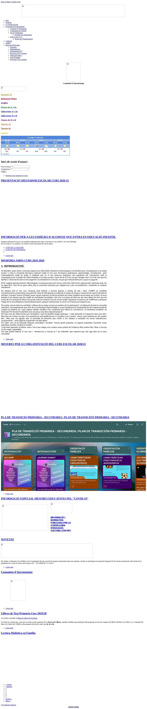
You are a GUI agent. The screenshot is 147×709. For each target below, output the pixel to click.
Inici (7, 20)
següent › (9, 699)
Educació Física (16, 55)
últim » (8, 701)
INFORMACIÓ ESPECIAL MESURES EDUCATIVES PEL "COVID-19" (44, 498)
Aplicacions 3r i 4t (9, 116)
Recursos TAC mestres (18, 53)
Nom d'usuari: (7, 167)
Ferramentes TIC (16, 51)
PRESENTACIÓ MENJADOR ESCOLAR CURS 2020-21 (35, 180)
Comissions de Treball (18, 31)
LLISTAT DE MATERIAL (16, 250)
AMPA (8, 43)
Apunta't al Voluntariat (18, 29)
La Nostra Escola (12, 25)
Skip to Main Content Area (10, 2)
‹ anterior (9, 687)
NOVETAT (7, 539)
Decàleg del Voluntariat (23, 35)
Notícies (8, 22)
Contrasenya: (6, 169)
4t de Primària (15, 57)
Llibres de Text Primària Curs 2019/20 (24, 613)
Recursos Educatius (13, 45)
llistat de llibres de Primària (27, 618)
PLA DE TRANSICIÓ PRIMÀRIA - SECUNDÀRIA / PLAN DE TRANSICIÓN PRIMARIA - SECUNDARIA (65, 417)
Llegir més (9, 256)
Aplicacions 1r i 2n (9, 111)
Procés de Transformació (24, 39)
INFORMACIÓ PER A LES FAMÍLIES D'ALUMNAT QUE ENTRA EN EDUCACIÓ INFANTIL (58, 236)
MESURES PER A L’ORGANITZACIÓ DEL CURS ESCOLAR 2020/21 (43, 344)
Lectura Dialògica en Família (18, 632)
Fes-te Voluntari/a (16, 33)
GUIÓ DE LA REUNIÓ (15, 248)
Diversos (13, 47)
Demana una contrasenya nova (17, 176)
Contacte (9, 41)
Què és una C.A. (16, 37)
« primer (9, 685)
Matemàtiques (15, 49)
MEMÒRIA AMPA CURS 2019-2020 (22, 260)
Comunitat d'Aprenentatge (15, 27)
